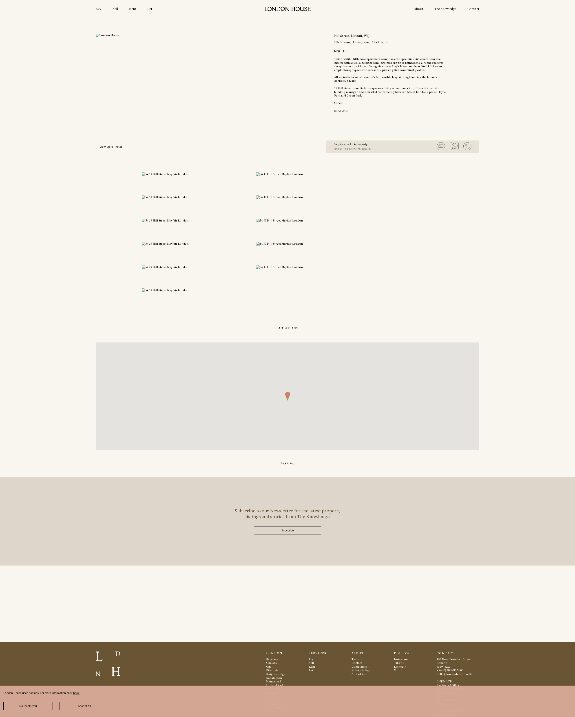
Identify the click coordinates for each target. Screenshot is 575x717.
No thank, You (28, 706)
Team (355, 659)
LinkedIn (400, 666)
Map (337, 51)
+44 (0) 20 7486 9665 (357, 149)
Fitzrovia (272, 670)
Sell (115, 9)
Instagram (401, 659)
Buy (98, 9)
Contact (473, 9)
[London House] (287, 9)
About (418, 9)
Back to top (287, 463)
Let (149, 9)
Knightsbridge (275, 674)
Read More (341, 111)
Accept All (84, 706)
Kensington (274, 678)
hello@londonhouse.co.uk (454, 674)
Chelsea (271, 662)
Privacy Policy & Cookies (361, 672)
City (268, 666)
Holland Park (275, 685)
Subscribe (287, 530)
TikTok (399, 662)
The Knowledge (445, 9)
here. (76, 693)
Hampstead (273, 681)
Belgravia (272, 659)
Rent (132, 9)
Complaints (359, 666)
